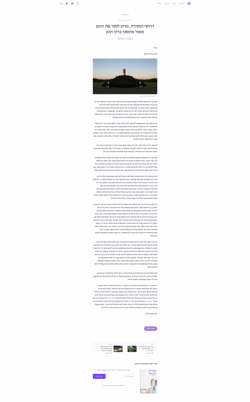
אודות (174, 3)
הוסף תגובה (150, 329)
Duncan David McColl (145, 96)
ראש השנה (120, 38)
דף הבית (181, 3)
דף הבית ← (125, 15)
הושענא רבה (129, 38)
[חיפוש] (78, 4)
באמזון (104, 385)
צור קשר (166, 3)
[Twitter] (67, 4)
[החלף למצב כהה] (61, 4)
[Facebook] (72, 4)
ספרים (159, 3)
